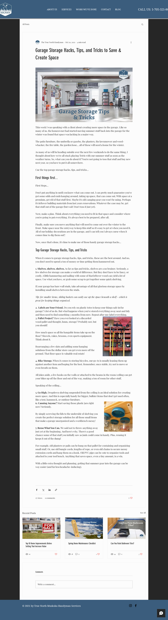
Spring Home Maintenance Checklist (82, 543)
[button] (142, 24)
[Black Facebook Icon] (136, 605)
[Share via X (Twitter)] (43, 490)
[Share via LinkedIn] (49, 490)
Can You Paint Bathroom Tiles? (122, 543)
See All (143, 512)
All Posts (25, 24)
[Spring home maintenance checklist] (84, 528)
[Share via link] (56, 490)
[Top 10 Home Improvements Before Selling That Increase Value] (41, 528)
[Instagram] (130, 605)
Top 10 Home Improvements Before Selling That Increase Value (39, 545)
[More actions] (131, 42)
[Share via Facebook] (36, 490)
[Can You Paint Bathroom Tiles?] (127, 528)
